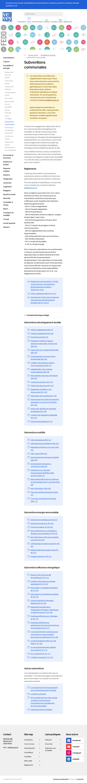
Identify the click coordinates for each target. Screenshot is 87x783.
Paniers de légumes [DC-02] (42, 386)
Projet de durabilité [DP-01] (42, 422)
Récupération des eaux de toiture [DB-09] (44, 377)
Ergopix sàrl (80, 779)
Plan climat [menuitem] (9, 98)
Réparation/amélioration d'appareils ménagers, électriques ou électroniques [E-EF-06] (45, 610)
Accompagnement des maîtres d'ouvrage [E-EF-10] (43, 649)
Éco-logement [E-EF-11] (41, 654)
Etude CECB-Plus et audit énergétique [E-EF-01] (41, 576)
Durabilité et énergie (48, 55)
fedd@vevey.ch (52, 100)
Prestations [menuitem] (22, 22)
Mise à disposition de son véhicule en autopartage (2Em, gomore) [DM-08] (45, 482)
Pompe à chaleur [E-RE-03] (42, 527)
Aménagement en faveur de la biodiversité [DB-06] (43, 358)
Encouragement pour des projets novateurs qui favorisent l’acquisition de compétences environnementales (44, 702)
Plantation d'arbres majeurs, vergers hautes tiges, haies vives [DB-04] (44, 343)
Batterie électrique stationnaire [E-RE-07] (45, 551)
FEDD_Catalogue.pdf (43, 294)
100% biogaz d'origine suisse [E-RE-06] (45, 545)
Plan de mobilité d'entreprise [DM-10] (44, 493)
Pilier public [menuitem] (60, 21)
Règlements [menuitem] (67, 22)
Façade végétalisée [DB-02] (42, 334)
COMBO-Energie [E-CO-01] (42, 657)
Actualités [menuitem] (54, 22)
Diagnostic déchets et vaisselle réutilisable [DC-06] (43, 410)
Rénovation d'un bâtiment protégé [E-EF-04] (44, 595)
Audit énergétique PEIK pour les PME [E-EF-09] (43, 642)
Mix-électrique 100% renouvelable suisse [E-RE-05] (45, 538)
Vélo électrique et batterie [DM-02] (45, 444)
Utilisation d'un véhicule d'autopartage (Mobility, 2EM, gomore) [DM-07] (42, 473)
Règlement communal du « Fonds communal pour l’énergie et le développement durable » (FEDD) (44, 286)
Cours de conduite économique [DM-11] (43, 500)
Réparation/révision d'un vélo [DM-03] (45, 449)
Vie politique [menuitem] (47, 21)
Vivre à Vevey (33, 55)
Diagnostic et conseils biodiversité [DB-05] (44, 351)
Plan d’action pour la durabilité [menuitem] (9, 104)
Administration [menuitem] (37, 22)
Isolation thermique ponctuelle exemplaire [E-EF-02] (43, 583)
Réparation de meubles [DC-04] (44, 396)
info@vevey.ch (13, 747)
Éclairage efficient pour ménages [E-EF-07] (44, 617)
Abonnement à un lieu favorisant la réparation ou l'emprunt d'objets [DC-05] (45, 402)
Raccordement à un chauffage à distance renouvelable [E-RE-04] (44, 532)
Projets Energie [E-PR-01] (41, 557)
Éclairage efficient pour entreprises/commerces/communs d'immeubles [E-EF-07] (45, 625)
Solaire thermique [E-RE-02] (42, 524)
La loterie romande (38, 694)
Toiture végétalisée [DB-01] (42, 330)
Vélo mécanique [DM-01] (41, 440)
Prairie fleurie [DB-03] (39, 337)
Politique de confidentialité (60, 779)
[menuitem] (9, 58)
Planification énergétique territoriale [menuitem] (9, 130)
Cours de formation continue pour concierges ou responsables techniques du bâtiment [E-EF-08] (44, 634)
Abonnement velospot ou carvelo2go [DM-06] (41, 465)
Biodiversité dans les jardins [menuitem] (9, 75)
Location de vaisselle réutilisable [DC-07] (44, 416)
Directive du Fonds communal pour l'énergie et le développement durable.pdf (45, 300)
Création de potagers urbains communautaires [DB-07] (42, 364)
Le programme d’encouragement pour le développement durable (44, 689)
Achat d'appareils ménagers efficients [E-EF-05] (42, 602)
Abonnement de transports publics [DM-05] (45, 459)
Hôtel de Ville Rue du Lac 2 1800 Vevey (8, 741)
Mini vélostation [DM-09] (41, 489)
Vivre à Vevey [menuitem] (29, 20)
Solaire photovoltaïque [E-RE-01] (44, 520)
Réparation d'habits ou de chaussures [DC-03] (41, 391)
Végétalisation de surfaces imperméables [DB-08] (41, 370)
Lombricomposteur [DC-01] (42, 382)
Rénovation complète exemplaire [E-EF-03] (44, 589)
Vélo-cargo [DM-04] (39, 454)
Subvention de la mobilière (41, 710)
